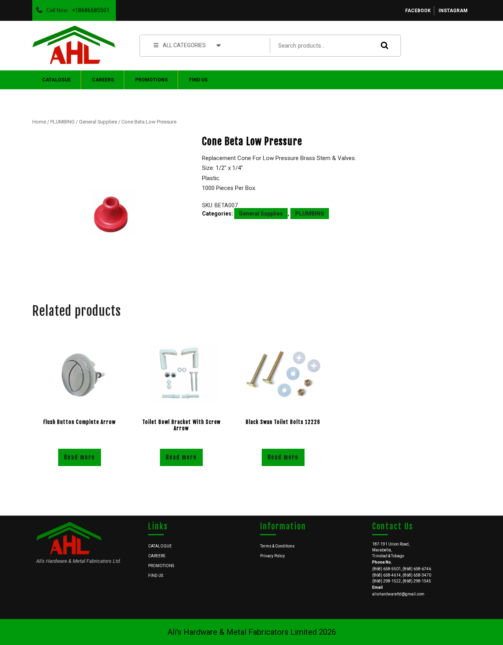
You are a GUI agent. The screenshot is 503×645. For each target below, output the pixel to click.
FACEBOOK (418, 10)
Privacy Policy (272, 556)
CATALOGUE (56, 80)
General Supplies (98, 122)
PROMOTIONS (151, 80)
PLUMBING (62, 122)
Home (39, 122)
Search (383, 45)
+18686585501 (89, 8)
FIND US (198, 80)
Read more (79, 457)
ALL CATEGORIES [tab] (184, 45)
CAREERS (103, 80)
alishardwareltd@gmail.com (398, 594)
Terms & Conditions (277, 546)
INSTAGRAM (453, 10)
